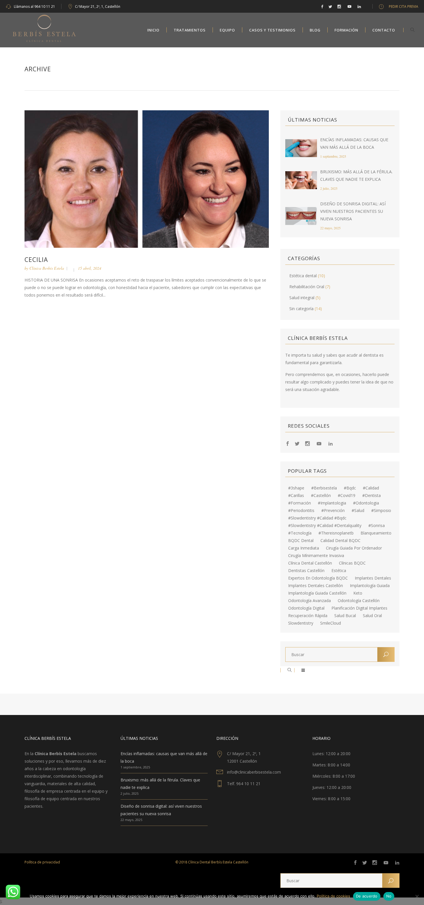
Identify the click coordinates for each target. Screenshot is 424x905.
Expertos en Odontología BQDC (318, 578)
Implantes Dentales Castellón (315, 585)
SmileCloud (330, 623)
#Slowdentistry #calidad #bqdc (317, 518)
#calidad (371, 488)
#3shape (296, 488)
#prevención (333, 510)
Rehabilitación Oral (306, 286)
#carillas (296, 495)
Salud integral (301, 297)
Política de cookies (333, 896)
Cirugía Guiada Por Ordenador (354, 548)
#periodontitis (301, 510)
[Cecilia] (147, 178)
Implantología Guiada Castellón (317, 593)
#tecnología (300, 533)
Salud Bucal (345, 615)
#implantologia (332, 503)
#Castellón (321, 495)
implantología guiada (370, 585)
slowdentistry (300, 623)
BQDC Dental (301, 540)
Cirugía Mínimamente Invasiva (316, 555)
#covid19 (346, 495)
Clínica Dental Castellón (310, 563)
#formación (299, 503)
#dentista (371, 495)
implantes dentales (373, 578)
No (389, 896)
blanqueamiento (376, 533)
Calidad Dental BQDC (340, 540)
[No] (417, 896)
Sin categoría (301, 308)
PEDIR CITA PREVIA (403, 6)
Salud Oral (372, 615)
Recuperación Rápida (307, 615)
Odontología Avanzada (309, 600)
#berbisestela (324, 488)
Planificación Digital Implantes (359, 608)
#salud (358, 510)
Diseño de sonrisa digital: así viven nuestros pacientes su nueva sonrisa (353, 211)
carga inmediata (303, 548)
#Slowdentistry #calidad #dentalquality (324, 525)
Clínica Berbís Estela (46, 268)
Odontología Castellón (359, 600)
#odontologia (366, 503)
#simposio (381, 510)
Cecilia (36, 260)
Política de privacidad (42, 862)
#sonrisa (376, 525)
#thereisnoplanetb (336, 533)
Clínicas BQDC (352, 563)
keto (357, 593)
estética (338, 570)
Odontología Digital (306, 608)
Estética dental (303, 275)
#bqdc (350, 488)
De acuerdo (367, 896)
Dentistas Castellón (306, 570)
